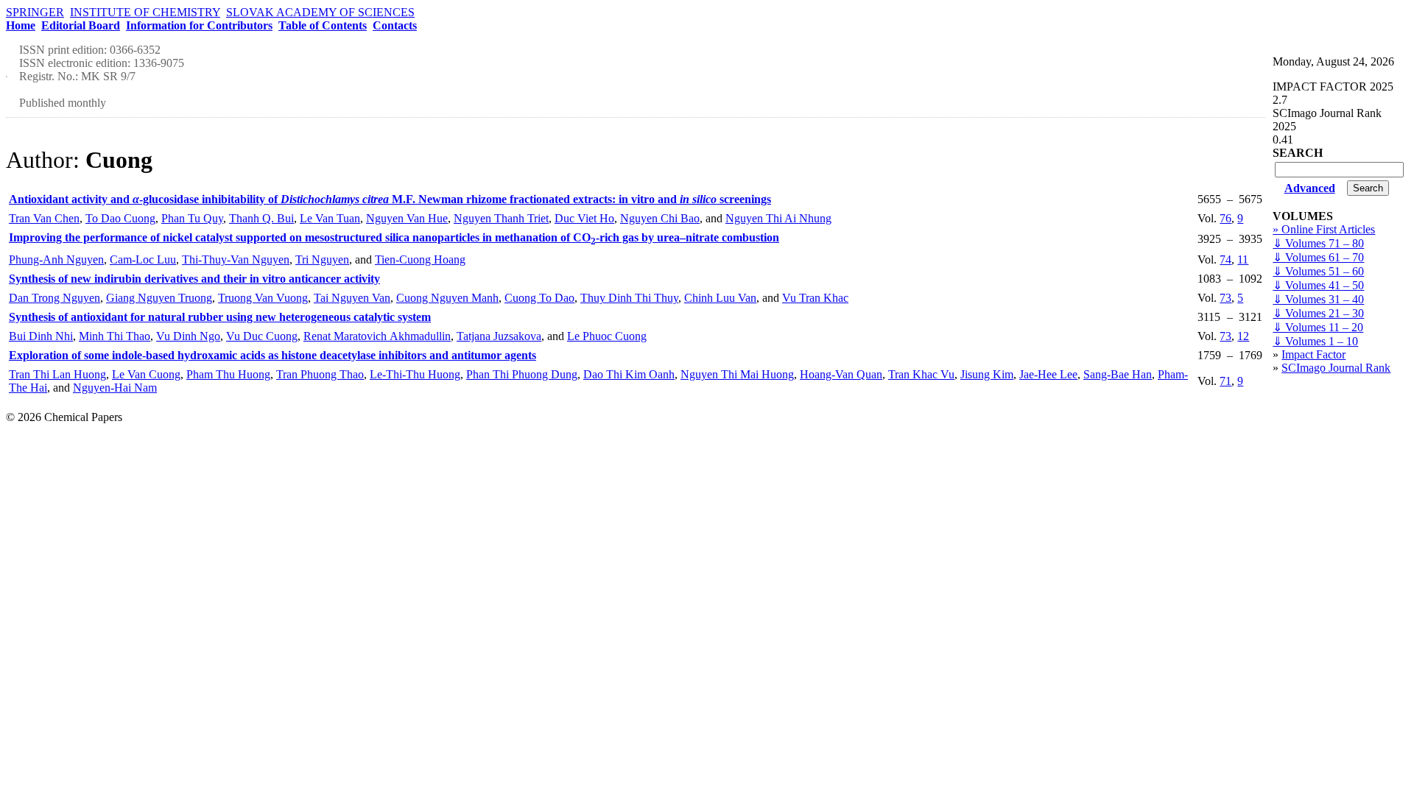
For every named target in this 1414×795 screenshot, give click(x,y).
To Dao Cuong (120, 218)
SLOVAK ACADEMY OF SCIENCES (320, 12)
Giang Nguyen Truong (159, 298)
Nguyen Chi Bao (660, 218)
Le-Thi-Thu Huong (415, 374)
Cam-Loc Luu (143, 259)
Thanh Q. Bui (261, 218)
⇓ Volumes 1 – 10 (1315, 341)
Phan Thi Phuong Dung (521, 374)
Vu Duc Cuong (262, 336)
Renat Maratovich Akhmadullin (377, 336)
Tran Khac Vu (921, 374)
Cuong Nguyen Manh (447, 298)
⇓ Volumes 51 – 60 (1318, 271)
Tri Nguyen (322, 259)
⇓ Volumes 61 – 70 (1318, 257)
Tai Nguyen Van (352, 298)
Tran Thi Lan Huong (57, 374)
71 (1225, 381)
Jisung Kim (986, 374)
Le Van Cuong (146, 374)
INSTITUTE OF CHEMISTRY (145, 12)
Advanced (1309, 188)
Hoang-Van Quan (841, 374)
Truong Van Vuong (263, 298)
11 (1242, 259)
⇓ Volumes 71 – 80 (1318, 243)
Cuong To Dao (539, 298)
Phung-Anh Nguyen (56, 259)
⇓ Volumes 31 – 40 (1318, 299)
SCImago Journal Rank (1335, 367)
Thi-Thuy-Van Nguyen (235, 259)
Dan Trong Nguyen (54, 298)
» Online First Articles (1324, 229)
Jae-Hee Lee (1048, 374)
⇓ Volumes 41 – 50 (1318, 285)
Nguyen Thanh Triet (501, 218)
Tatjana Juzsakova (499, 336)
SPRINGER (35, 12)
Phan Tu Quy (192, 218)
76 (1225, 218)
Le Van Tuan (330, 218)
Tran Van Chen (44, 218)
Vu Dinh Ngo (188, 336)
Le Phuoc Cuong (607, 336)
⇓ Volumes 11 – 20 (1318, 327)
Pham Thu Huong (228, 374)
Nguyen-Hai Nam (115, 387)
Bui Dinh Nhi (41, 336)
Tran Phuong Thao (320, 374)
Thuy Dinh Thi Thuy (629, 298)
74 (1225, 259)
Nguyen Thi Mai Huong (737, 374)
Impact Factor (1313, 354)
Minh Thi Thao (114, 336)
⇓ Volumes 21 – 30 (1318, 313)
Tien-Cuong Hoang (420, 259)
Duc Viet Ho (584, 218)
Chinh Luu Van (720, 298)
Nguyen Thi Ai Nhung (778, 218)
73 (1225, 298)
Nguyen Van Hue (407, 218)
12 (1243, 336)
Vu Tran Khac (815, 298)
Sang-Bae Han (1117, 374)
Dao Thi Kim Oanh (629, 374)
